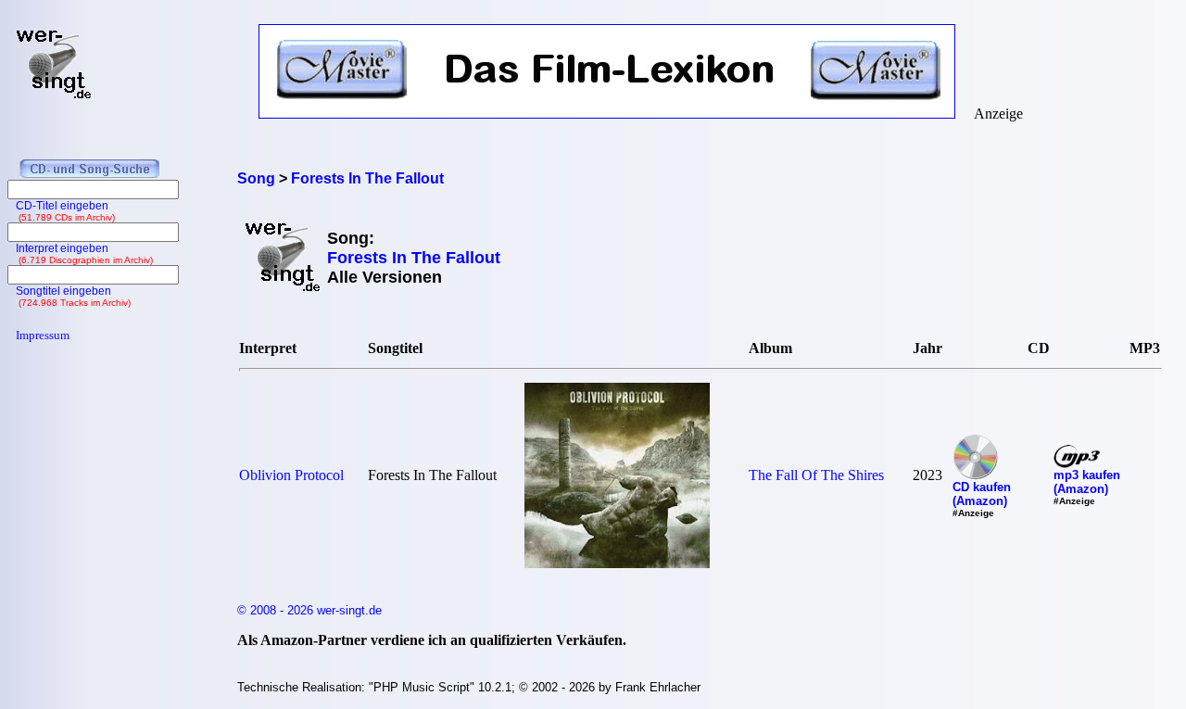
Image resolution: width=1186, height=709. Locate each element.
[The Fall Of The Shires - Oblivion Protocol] (617, 563)
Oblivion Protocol (291, 475)
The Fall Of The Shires (816, 475)
